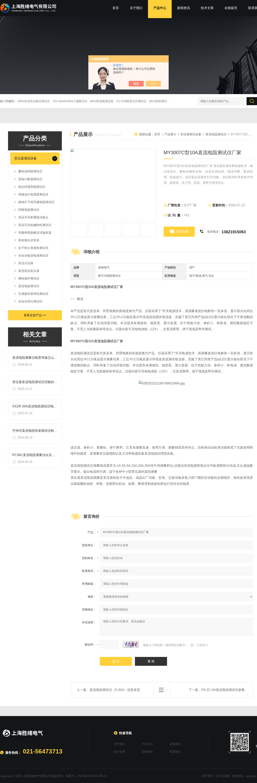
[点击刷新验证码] (131, 644)
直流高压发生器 (28, 270)
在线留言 (230, 8)
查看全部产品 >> (35, 315)
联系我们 (175, 751)
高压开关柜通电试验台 (33, 217)
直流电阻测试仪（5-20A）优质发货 (115, 690)
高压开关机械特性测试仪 (34, 225)
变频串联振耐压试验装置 (34, 232)
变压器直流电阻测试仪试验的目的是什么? (42, 382)
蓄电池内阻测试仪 (30, 171)
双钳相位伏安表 (28, 240)
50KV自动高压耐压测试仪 (34, 101)
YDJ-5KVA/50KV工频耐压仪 (70, 101)
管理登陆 (237, 776)
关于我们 (136, 8)
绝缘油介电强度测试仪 (33, 194)
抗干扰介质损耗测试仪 (33, 248)
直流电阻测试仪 (28, 286)
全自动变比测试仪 (30, 301)
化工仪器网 (223, 776)
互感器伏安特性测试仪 (33, 293)
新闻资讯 (183, 8)
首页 (115, 8)
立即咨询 (182, 231)
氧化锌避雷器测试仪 (31, 186)
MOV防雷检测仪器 (101, 101)
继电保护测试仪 (28, 278)
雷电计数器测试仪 (30, 179)
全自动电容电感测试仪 (33, 255)
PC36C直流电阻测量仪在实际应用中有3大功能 (45, 455)
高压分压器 (25, 263)
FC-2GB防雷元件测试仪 (131, 101)
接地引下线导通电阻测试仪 (36, 202)
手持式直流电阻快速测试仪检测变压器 (39, 430)
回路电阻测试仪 (28, 209)
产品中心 (159, 8)
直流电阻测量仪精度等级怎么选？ (36, 357)
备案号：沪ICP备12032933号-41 (86, 776)
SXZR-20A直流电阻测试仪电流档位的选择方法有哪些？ (52, 406)
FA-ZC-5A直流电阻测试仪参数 (223, 690)
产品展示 (170, 134)
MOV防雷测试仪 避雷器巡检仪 (168, 101)
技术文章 (207, 8)
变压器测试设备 (25, 158)
